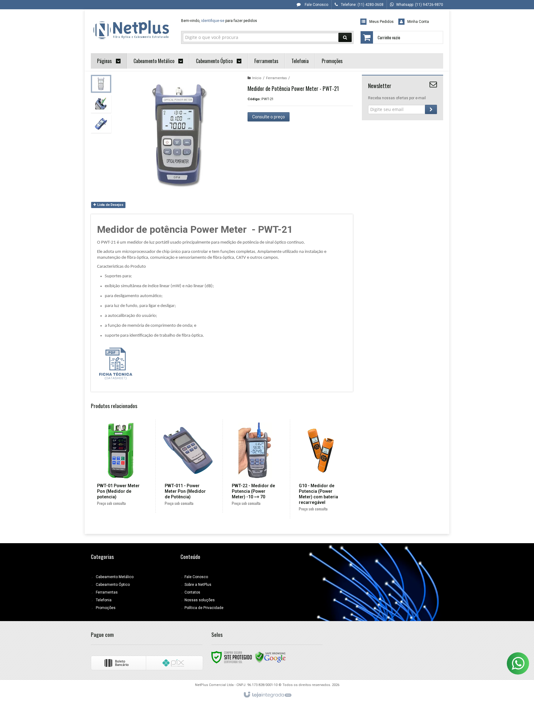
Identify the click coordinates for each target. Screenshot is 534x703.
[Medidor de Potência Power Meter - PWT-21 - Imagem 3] (101, 124)
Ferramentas (276, 78)
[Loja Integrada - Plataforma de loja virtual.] (267, 695)
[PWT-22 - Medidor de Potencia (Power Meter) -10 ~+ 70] (255, 466)
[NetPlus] (131, 29)
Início (256, 78)
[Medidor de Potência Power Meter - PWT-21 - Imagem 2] (101, 104)
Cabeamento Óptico (113, 584)
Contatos (192, 592)
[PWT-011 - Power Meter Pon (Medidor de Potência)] (188, 466)
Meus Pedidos (381, 21)
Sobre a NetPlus (197, 584)
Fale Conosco (316, 4)
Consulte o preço (268, 116)
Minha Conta (418, 21)
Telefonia (104, 600)
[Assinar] (431, 109)
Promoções (106, 608)
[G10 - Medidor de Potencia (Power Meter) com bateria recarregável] (322, 469)
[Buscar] (345, 37)
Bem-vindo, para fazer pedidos (219, 21)
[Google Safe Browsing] (270, 657)
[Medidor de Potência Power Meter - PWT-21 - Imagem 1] (101, 84)
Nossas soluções (199, 600)
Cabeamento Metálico (115, 577)
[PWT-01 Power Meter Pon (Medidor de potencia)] (120, 466)
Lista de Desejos (109, 205)
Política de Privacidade (203, 608)
